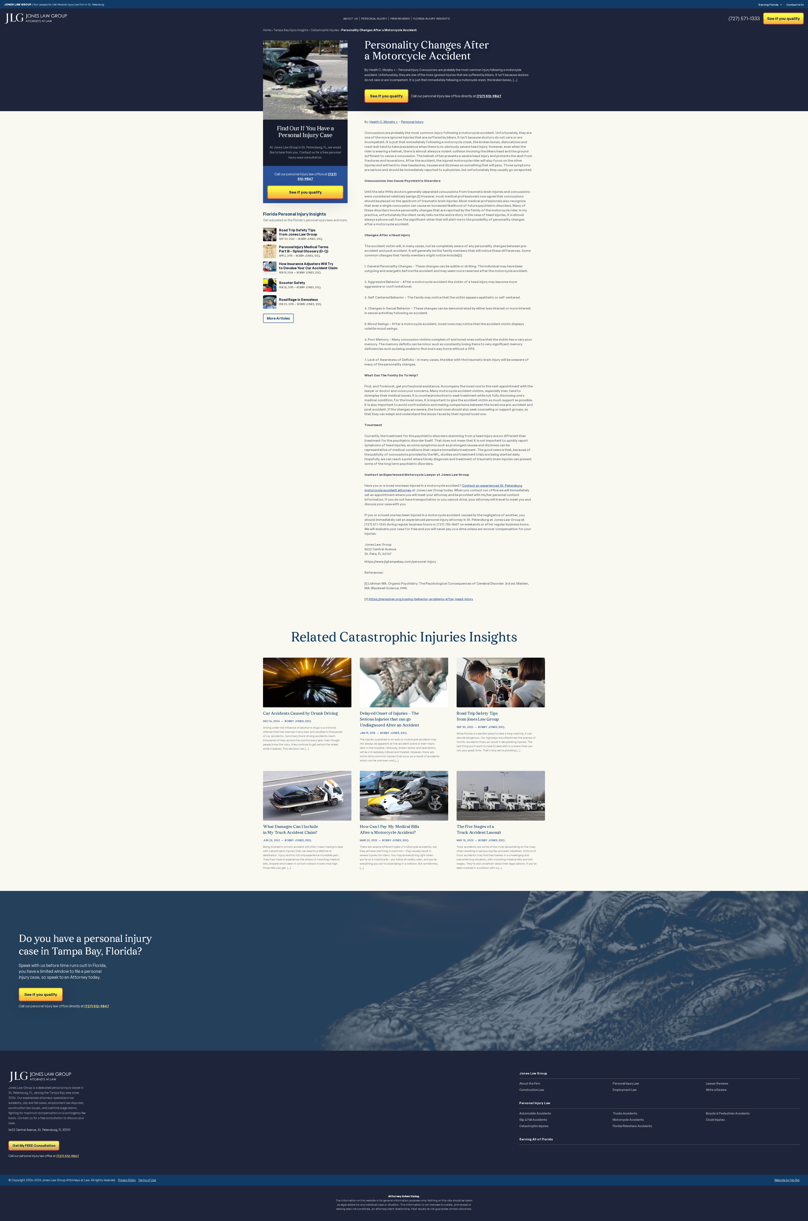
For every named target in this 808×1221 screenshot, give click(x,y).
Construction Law (531, 1089)
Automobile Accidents (535, 1113)
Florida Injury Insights (431, 18)
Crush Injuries (715, 1119)
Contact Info (795, 4)
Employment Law (625, 1089)
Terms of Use (147, 1180)
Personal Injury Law (626, 1083)
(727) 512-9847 (489, 96)
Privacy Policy (127, 1180)
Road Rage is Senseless (298, 299)
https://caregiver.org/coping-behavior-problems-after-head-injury (420, 599)
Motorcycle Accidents (628, 1119)
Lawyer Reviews (717, 1083)
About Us (350, 18)
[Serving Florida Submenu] (780, 4)
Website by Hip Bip (787, 1180)
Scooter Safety (292, 283)
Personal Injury (374, 18)
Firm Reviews (400, 18)
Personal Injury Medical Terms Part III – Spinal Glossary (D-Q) (303, 249)
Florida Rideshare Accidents (632, 1126)
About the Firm (529, 1083)
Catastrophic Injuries (325, 30)
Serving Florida (768, 4)
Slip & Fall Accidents (533, 1119)
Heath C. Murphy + (383, 122)
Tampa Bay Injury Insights (290, 30)
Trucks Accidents (625, 1113)
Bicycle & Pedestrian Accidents (728, 1113)
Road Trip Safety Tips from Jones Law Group (298, 232)
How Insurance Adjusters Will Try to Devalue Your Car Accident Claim (308, 266)
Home (267, 30)
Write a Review (716, 1089)
